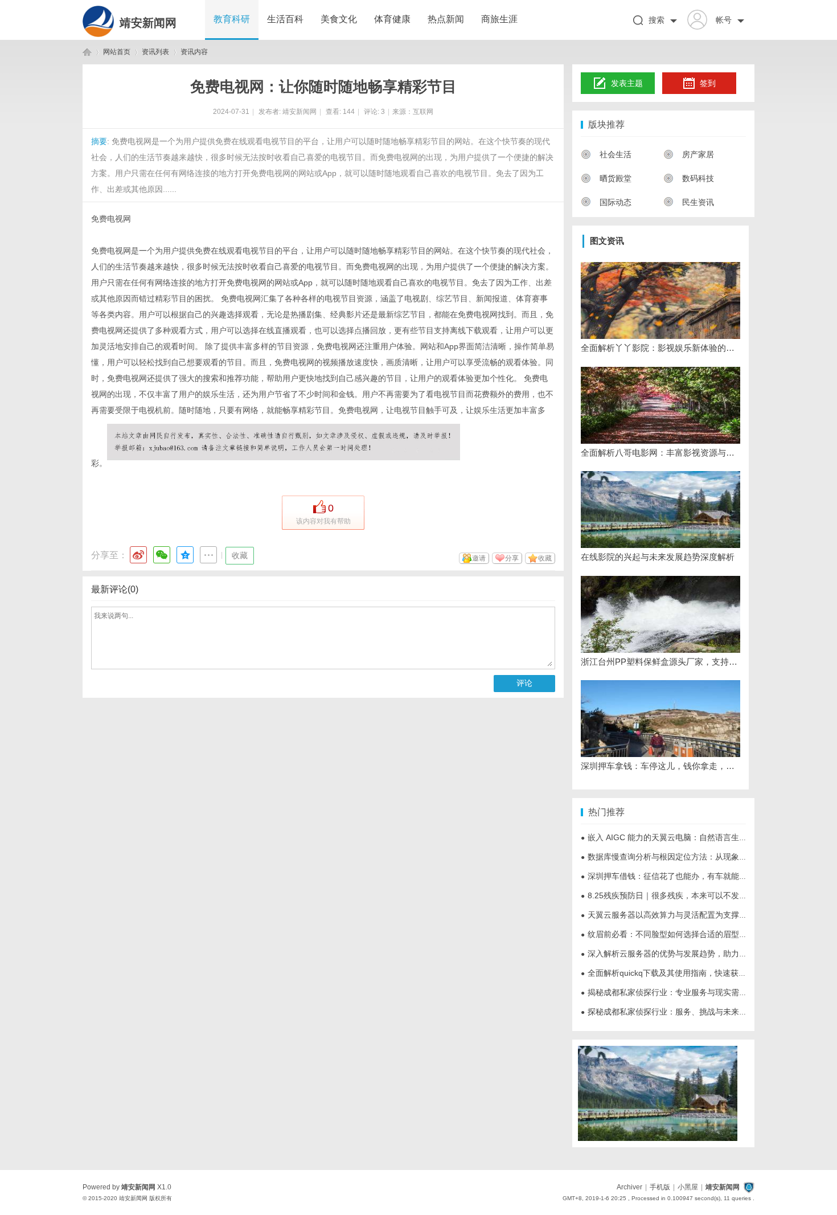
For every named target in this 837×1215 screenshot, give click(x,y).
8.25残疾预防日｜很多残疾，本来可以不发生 (664, 895)
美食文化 (339, 19)
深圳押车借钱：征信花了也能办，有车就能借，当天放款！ (688, 876)
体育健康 (392, 19)
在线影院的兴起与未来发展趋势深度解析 (658, 557)
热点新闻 (446, 19)
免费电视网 (111, 218)
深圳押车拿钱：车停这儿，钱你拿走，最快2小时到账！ (660, 766)
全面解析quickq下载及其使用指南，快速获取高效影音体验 (687, 972)
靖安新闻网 (148, 23)
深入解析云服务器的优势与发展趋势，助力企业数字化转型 (688, 953)
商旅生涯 (499, 19)
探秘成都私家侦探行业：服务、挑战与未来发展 (668, 1011)
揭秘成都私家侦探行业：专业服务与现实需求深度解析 (680, 992)
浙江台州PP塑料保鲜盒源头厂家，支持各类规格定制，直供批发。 (660, 661)
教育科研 (232, 19)
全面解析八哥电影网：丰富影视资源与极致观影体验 (660, 452)
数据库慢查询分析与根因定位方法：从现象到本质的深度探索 (692, 856)
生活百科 (285, 19)
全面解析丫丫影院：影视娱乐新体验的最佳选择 (660, 348)
